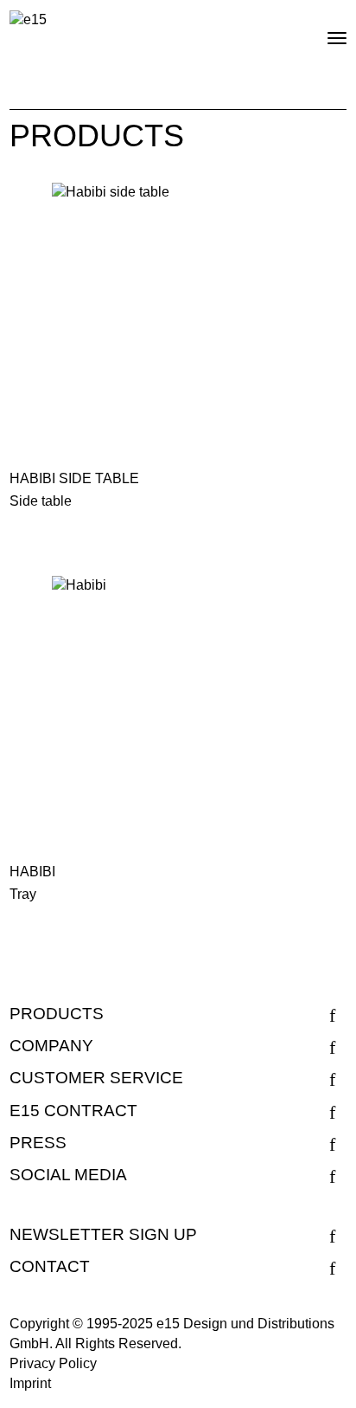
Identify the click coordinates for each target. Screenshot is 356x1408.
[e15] (28, 19)
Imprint (30, 1383)
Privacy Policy (53, 1363)
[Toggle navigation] (322, 31)
